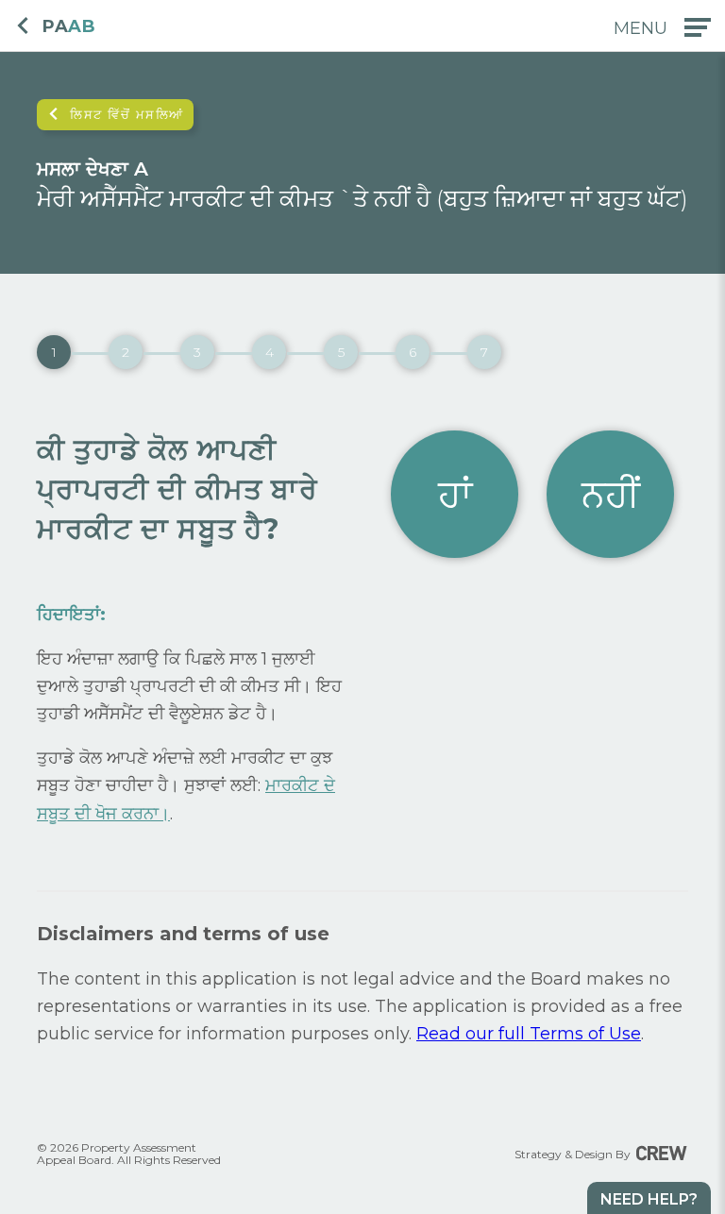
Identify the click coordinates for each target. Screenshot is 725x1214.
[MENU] (697, 27)
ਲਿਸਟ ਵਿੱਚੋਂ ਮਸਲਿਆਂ (127, 114)
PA (68, 27)
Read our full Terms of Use (528, 1033)
